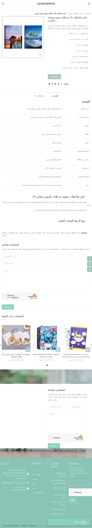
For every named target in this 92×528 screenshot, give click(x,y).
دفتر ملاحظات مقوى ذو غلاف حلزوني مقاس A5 (63, 233)
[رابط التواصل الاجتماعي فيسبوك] (61, 83)
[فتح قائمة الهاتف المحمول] (89, 3)
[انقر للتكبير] (40, 54)
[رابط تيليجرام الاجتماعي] (49, 83)
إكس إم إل (5, 525)
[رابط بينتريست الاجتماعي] (55, 83)
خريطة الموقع (15, 525)
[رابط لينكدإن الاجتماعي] (52, 83)
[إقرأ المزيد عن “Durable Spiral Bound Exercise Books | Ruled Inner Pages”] (58, 349)
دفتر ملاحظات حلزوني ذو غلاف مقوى (32, 233)
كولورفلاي (31, 525)
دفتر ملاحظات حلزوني (74, 13)
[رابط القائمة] (15, 482)
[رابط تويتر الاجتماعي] (58, 83)
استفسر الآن (54, 77)
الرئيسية (87, 13)
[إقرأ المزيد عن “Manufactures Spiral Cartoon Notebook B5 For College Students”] (28, 349)
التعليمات (24, 525)
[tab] (55, 95)
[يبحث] (3, 3)
